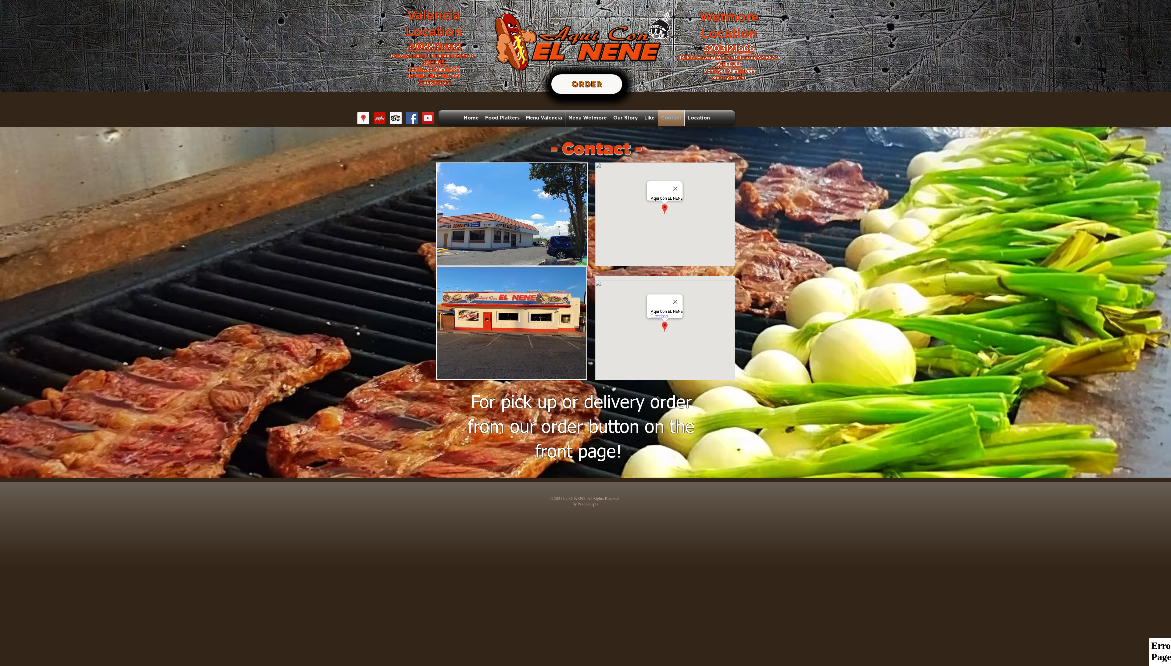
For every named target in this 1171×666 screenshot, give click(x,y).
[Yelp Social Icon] (379, 118)
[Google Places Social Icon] (363, 118)
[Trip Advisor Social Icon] (396, 118)
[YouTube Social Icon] (428, 118)
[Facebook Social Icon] (412, 118)
